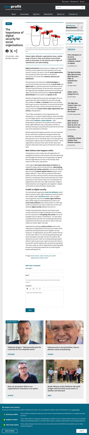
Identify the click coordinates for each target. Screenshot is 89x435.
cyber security (44, 256)
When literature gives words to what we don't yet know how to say (74, 124)
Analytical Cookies (12, 419)
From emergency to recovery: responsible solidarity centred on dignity (74, 59)
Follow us (66, 1)
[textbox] (44, 298)
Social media (35, 256)
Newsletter (75, 1)
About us (60, 14)
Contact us (73, 14)
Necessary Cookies (12, 414)
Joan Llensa (72, 97)
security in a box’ (43, 196)
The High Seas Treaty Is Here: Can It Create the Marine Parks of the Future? (74, 107)
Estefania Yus (73, 66)
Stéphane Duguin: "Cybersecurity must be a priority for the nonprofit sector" (24, 348)
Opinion (36, 14)
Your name (29, 268)
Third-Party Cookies (12, 425)
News (14, 14)
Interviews (24, 14)
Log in (82, 1)
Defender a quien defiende (43, 120)
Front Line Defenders (51, 192)
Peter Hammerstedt (74, 114)
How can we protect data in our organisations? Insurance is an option (23, 387)
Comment (28, 286)
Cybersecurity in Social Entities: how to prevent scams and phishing (63, 348)
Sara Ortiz (72, 145)
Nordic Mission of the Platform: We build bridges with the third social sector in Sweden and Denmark (64, 388)
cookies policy (76, 410)
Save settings (9, 431)
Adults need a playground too (73, 93)
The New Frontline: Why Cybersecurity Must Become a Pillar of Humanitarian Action (74, 77)
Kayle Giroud (72, 85)
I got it (81, 431)
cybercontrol (44, 258)
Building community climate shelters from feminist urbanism (74, 139)
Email (27, 275)
